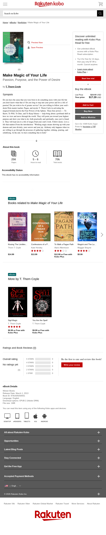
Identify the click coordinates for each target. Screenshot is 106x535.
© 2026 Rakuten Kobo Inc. (15, 494)
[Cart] (100, 4)
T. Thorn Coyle (13, 87)
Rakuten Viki (9, 504)
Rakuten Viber (24, 504)
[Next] (102, 235)
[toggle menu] (5, 4)
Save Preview (37, 47)
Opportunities (11, 441)
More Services (78, 504)
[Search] (100, 13)
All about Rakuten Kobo (16, 432)
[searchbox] (53, 13)
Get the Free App (13, 466)
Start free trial (88, 78)
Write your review (72, 365)
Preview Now (37, 42)
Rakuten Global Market (43, 504)
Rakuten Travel (62, 504)
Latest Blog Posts (13, 449)
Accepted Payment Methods (19, 476)
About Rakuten (93, 504)
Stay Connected (12, 458)
